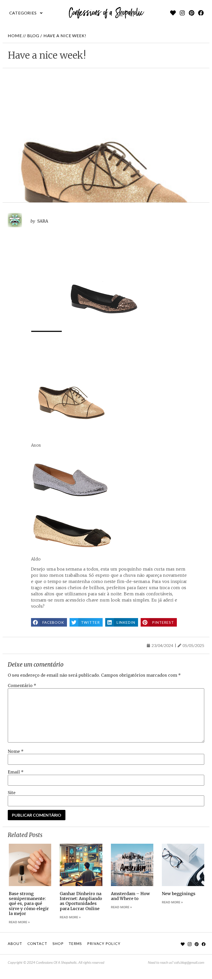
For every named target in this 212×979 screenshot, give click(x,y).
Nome (16, 751)
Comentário (22, 685)
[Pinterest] (191, 13)
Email (16, 772)
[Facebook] (201, 13)
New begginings (178, 893)
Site (12, 793)
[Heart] (173, 13)
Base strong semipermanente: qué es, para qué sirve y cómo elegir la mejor (29, 903)
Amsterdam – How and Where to (130, 896)
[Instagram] (182, 13)
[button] (26, 13)
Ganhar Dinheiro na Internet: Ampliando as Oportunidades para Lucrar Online (81, 901)
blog (33, 35)
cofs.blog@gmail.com (189, 962)
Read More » (19, 922)
